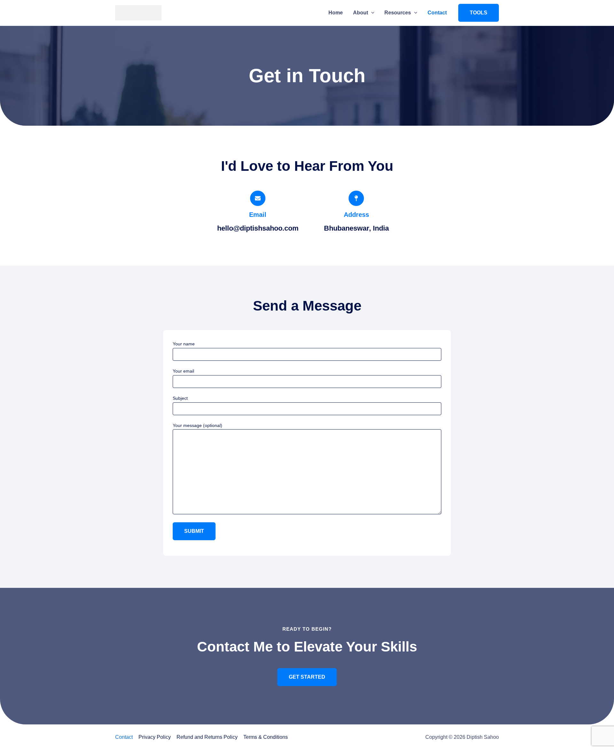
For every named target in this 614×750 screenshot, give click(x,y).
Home (335, 12)
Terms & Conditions (265, 737)
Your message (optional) (197, 425)
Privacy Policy (154, 737)
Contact (437, 12)
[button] (371, 13)
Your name (184, 343)
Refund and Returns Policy (207, 737)
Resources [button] (397, 12)
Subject (180, 398)
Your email (183, 371)
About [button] (360, 12)
